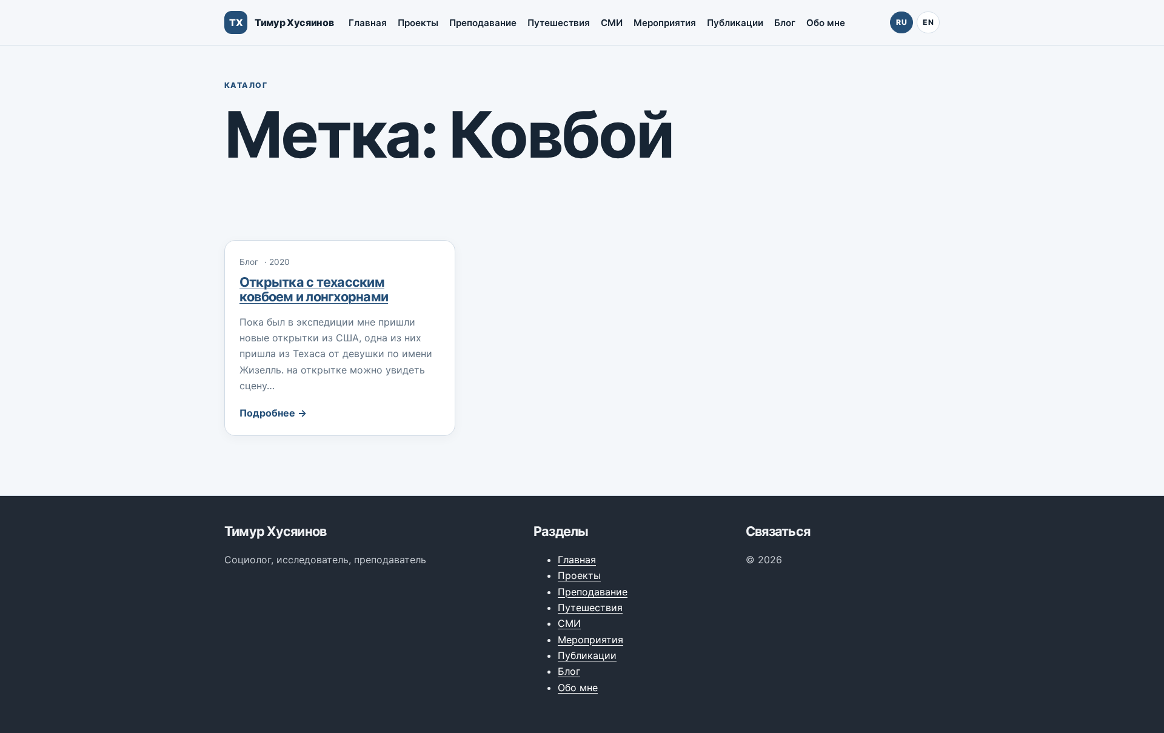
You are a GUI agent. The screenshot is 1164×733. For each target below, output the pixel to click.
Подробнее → (273, 413)
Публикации (735, 22)
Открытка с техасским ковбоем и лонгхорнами (313, 289)
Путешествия (558, 22)
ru (901, 22)
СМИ (612, 22)
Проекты (418, 22)
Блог (784, 22)
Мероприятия (665, 22)
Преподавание (483, 22)
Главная (368, 22)
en (928, 22)
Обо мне (825, 22)
